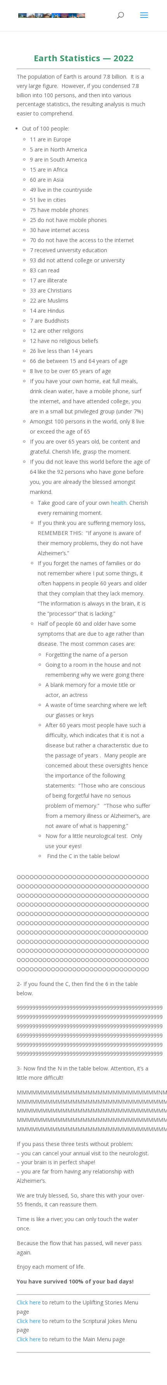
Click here (29, 1302)
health (119, 502)
